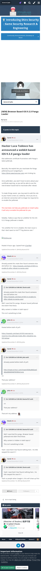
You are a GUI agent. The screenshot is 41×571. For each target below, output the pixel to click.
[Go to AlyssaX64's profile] (5, 527)
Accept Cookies (8, 568)
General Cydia (18, 122)
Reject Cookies (22, 568)
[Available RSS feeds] (37, 539)
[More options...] (37, 139)
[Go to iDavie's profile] (4, 257)
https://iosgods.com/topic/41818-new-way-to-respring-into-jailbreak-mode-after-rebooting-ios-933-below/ (19, 335)
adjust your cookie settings (22, 560)
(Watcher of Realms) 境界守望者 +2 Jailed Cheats (17, 522)
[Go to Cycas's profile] (4, 139)
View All (20, 533)
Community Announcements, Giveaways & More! (20, 37)
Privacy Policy (36, 560)
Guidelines (4, 562)
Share (10, 491)
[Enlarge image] (6, 238)
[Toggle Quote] (5, 287)
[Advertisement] (20, 61)
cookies (17, 554)
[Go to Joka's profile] (4, 321)
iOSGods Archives (21, 91)
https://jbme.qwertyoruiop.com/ (13, 173)
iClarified (28, 246)
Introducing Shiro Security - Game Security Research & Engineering (20, 24)
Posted (15, 140)
